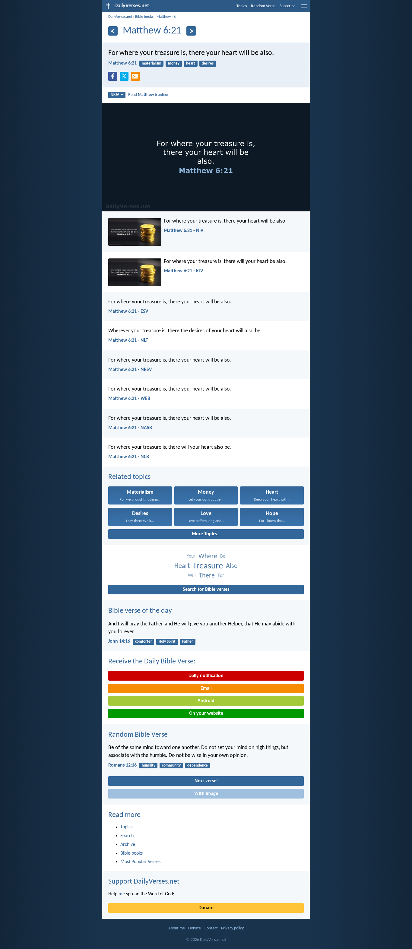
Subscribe (288, 6)
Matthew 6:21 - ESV (128, 311)
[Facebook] (114, 78)
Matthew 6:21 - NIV (183, 230)
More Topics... (206, 534)
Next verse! (206, 781)
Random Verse (263, 6)
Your (191, 556)
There (207, 575)
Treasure (208, 566)
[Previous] (113, 31)
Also (232, 566)
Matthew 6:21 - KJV (183, 271)
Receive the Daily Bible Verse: (151, 661)
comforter (143, 642)
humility (148, 765)
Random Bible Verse (138, 735)
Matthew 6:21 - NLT (128, 340)
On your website (206, 713)
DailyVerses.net (120, 17)
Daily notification (206, 675)
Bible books (144, 17)
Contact (211, 928)
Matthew (164, 17)
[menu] (304, 8)
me (122, 894)
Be (222, 556)
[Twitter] (125, 78)
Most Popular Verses (140, 861)
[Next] (191, 31)
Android (206, 700)
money (173, 63)
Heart (182, 566)
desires (208, 63)
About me (176, 928)
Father (187, 642)
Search (127, 836)
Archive (127, 844)
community (171, 765)
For (221, 575)
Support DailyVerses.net (143, 881)
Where (207, 556)
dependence (197, 765)
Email (206, 688)
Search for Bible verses (206, 589)
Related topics (129, 477)
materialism (151, 63)
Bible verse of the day (140, 611)
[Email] (136, 78)
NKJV (115, 95)
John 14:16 (119, 641)
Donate (206, 908)
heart (190, 63)
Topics (241, 6)
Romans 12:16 (122, 765)
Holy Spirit (167, 642)
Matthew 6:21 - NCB (128, 456)
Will (192, 575)
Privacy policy (232, 928)
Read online (148, 95)
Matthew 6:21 (122, 63)
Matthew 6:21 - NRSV (130, 369)
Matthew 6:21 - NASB (130, 427)
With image (206, 793)
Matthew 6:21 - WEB (129, 398)
